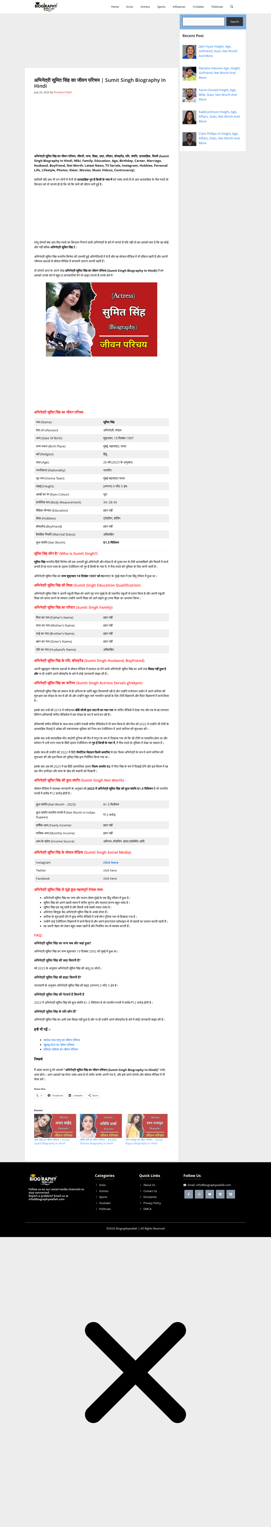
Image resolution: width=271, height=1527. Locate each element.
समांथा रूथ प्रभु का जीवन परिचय (62, 1040)
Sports (161, 6)
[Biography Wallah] (46, 6)
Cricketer (198, 6)
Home (115, 6)
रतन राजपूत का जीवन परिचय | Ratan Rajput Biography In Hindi (144, 1141)
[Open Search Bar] (232, 6)
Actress (145, 6)
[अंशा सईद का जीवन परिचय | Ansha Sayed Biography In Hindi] (55, 1126)
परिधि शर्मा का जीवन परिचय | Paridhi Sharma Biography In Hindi (98, 1141)
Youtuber (105, 1203)
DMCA (147, 1209)
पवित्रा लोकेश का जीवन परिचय (61, 1049)
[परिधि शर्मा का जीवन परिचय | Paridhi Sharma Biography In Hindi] (101, 1126)
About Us (149, 1185)
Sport (102, 1197)
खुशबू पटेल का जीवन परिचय (59, 1045)
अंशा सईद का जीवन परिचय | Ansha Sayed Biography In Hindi (52, 1141)
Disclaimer (150, 1197)
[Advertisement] (102, 40)
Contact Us (150, 1191)
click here (110, 862)
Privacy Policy (152, 1203)
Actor (129, 6)
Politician (217, 6)
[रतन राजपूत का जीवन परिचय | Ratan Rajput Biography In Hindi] (147, 1126)
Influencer (179, 6)
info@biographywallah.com (213, 1185)
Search (234, 21)
